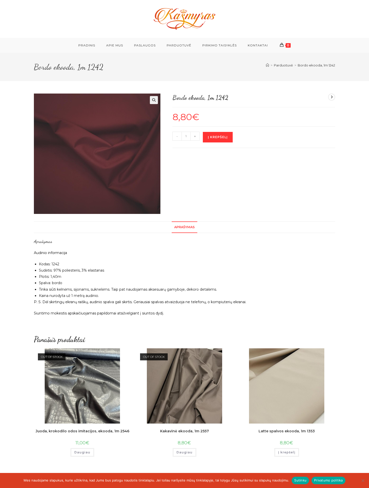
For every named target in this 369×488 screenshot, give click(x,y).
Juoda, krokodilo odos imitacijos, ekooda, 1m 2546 (82, 431)
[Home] (267, 65)
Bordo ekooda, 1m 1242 (316, 65)
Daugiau (82, 452)
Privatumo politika (328, 480)
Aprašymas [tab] (184, 227)
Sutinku (300, 480)
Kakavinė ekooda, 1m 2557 (184, 431)
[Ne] (362, 480)
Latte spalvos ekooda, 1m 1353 (287, 431)
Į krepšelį (218, 137)
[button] (154, 100)
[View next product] (331, 97)
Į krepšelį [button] (286, 452)
